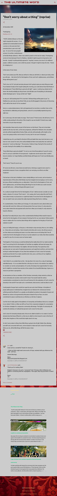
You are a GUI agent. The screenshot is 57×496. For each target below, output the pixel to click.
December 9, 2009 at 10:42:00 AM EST (17, 379)
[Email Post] (4, 330)
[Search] (41, 2)
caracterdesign (32, 490)
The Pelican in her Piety (16, 406)
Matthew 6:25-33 (7, 34)
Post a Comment (7, 382)
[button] (4, 22)
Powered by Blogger (29, 488)
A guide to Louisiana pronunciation (19, 433)
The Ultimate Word (21, 2)
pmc (8, 345)
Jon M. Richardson (12, 365)
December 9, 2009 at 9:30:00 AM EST (17, 360)
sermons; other (7, 332)
